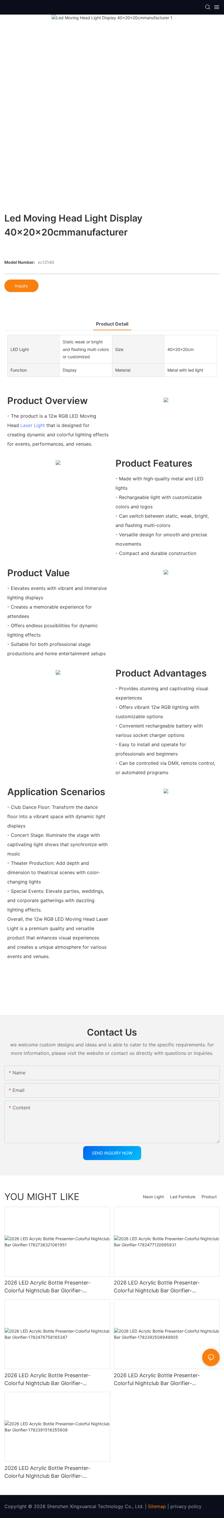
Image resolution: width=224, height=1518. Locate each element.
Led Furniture (182, 1196)
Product (209, 1196)
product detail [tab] (112, 324)
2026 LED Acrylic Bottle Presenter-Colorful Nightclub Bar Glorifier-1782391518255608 (47, 1472)
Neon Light (153, 1196)
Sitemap (157, 1506)
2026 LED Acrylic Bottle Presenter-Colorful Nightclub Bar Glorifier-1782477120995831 (157, 1287)
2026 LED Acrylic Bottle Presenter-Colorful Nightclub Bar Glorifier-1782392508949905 (157, 1379)
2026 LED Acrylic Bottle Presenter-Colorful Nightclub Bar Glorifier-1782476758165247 (47, 1379)
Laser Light (32, 425)
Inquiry (21, 285)
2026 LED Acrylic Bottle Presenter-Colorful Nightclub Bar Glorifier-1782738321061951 (47, 1287)
